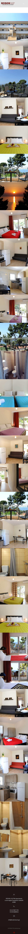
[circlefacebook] (14, 932)
